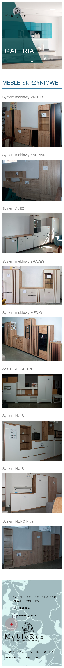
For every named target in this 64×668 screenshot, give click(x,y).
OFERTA (48, 652)
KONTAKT (41, 657)
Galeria (35, 652)
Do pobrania (13, 657)
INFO (28, 657)
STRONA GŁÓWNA (15, 652)
